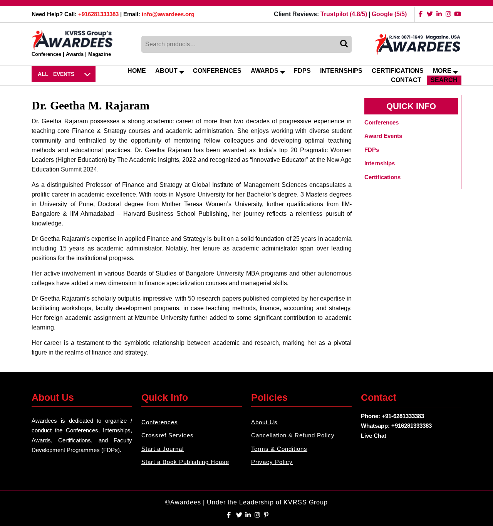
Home (136, 70)
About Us (264, 422)
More (442, 70)
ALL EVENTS (56, 74)
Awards (264, 70)
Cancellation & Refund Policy (293, 435)
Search (345, 44)
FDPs (302, 70)
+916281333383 (98, 14)
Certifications (398, 70)
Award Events (383, 136)
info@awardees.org (168, 14)
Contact (406, 80)
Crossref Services (167, 435)
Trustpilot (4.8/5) (343, 14)
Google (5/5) (389, 14)
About (166, 70)
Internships (341, 70)
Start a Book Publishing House (185, 462)
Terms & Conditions (279, 448)
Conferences (217, 70)
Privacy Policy (272, 462)
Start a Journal (162, 448)
